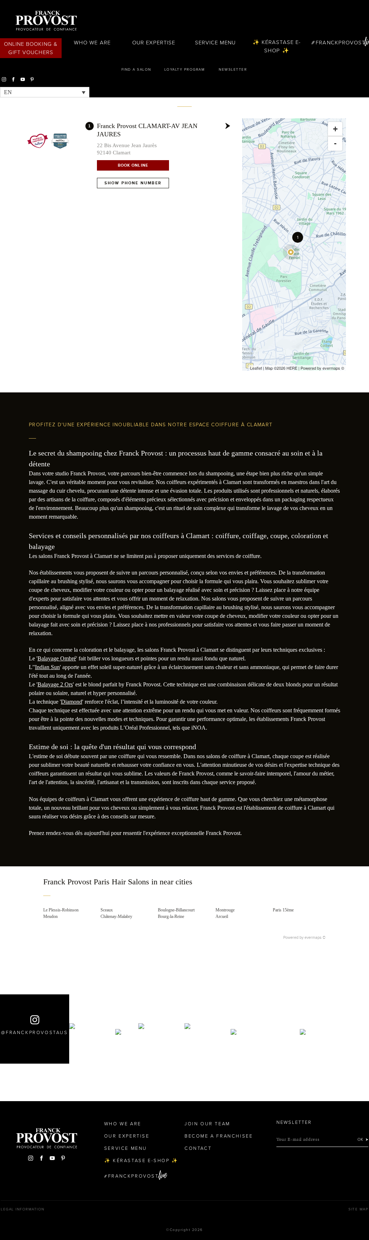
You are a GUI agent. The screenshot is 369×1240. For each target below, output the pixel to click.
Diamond (71, 702)
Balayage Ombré (56, 658)
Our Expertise (153, 42)
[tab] (184, 887)
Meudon (50, 916)
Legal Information (23, 1209)
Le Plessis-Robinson (61, 910)
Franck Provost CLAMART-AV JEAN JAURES (147, 130)
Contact (198, 1148)
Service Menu (215, 42)
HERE (291, 368)
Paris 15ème (283, 910)
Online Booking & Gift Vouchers (31, 48)
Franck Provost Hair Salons (46, 21)
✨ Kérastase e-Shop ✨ (277, 46)
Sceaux (107, 910)
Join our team (207, 1124)
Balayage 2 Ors (55, 684)
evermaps (331, 368)
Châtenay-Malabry (116, 916)
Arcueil (221, 916)
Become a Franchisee (218, 1136)
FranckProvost (340, 42)
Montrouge (225, 910)
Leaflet (256, 368)
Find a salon (136, 69)
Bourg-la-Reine (171, 916)
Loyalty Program (184, 69)
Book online (133, 165)
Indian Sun (47, 667)
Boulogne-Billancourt (176, 910)
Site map (358, 1209)
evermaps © (315, 937)
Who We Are (92, 42)
